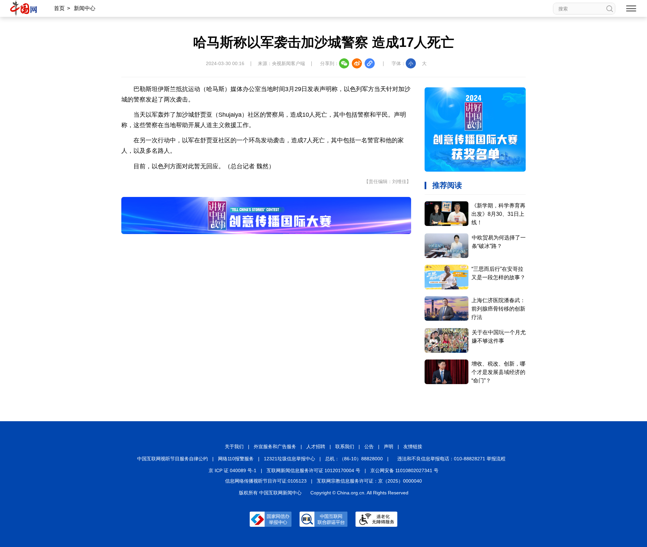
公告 (369, 446)
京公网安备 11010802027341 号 (404, 470)
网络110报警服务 (236, 458)
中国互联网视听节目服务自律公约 (172, 458)
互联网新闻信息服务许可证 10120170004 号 (313, 470)
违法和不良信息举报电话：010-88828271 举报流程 (451, 458)
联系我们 (344, 446)
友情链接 (412, 446)
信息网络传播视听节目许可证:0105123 (266, 481)
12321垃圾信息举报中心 (289, 458)
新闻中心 (84, 8)
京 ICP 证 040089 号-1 (232, 470)
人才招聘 (315, 446)
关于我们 (234, 446)
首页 (59, 8)
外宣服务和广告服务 (275, 446)
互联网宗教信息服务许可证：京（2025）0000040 (369, 481)
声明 (388, 446)
